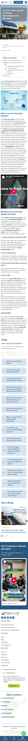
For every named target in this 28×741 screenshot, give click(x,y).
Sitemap (20, 733)
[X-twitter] (13, 617)
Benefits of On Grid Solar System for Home (13, 63)
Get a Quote (5, 739)
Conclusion (7, 75)
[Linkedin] (5, 617)
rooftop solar (9, 85)
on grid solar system (8, 81)
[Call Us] (14, 737)
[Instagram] (2, 617)
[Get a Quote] (5, 737)
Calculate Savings (23, 739)
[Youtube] (8, 617)
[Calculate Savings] (23, 737)
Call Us (14, 739)
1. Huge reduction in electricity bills (15, 66)
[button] (26, 2)
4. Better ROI (10, 73)
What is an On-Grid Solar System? (12, 60)
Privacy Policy (13, 733)
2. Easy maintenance (12, 68)
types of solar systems (13, 280)
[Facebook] (10, 617)
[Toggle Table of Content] (23, 58)
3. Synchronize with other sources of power (15, 70)
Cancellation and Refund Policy (11, 731)
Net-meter (22, 159)
